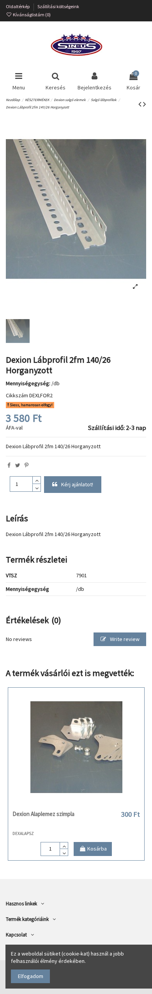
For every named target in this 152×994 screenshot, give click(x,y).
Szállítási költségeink (58, 6)
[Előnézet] (87, 803)
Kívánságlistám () (31, 14)
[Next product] (144, 104)
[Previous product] (140, 104)
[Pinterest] (26, 465)
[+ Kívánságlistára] (65, 803)
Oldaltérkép (18, 6)
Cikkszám (17, 395)
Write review (124, 639)
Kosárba (97, 848)
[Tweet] (17, 465)
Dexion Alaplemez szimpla (43, 814)
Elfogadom (30, 976)
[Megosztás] (9, 465)
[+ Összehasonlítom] (76, 803)
